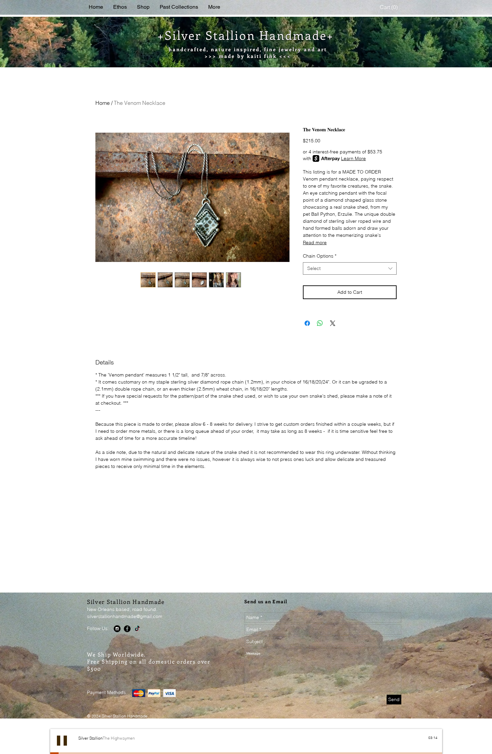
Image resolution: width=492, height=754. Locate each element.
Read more (315, 242)
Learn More (353, 158)
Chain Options (319, 256)
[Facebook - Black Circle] (127, 628)
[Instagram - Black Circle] (117, 628)
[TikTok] (137, 628)
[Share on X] (333, 323)
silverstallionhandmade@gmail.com (124, 616)
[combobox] (350, 268)
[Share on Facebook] (307, 323)
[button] (389, 7)
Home (102, 102)
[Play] (62, 741)
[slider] (434, 743)
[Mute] (426, 743)
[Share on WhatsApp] (320, 323)
